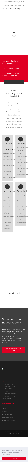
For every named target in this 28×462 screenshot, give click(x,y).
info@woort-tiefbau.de (14, 2)
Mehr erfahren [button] (6, 454)
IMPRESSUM (17, 433)
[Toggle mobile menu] (25, 11)
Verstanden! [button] (14, 458)
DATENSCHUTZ (11, 433)
